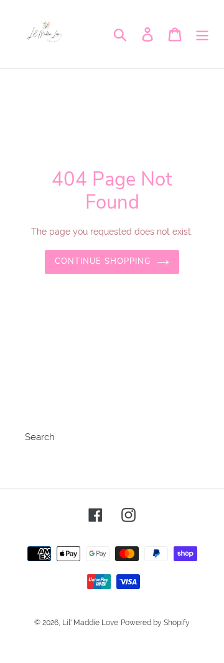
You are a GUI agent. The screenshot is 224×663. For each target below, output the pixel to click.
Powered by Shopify (155, 622)
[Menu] (202, 34)
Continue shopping (103, 261)
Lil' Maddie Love (90, 622)
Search (40, 437)
